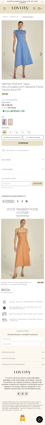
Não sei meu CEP (7, 187)
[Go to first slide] (42, 2)
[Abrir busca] (34, 8)
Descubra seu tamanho (13, 137)
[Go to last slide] (4, 256)
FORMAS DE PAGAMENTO (13, 364)
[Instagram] (22, 394)
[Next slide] (40, 256)
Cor (3, 117)
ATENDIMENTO (8, 352)
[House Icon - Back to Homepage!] (6, 17)
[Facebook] (18, 394)
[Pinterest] (26, 394)
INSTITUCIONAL (9, 358)
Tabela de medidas (34, 137)
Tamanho (5, 128)
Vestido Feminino (15, 17)
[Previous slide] (3, 2)
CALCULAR (37, 183)
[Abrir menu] (4, 8)
